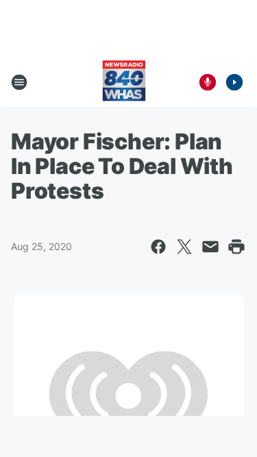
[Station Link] (124, 82)
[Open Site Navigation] (19, 82)
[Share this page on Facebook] (158, 246)
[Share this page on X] (184, 246)
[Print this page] (236, 246)
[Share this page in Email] (210, 246)
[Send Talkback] (207, 82)
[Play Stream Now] (234, 82)
